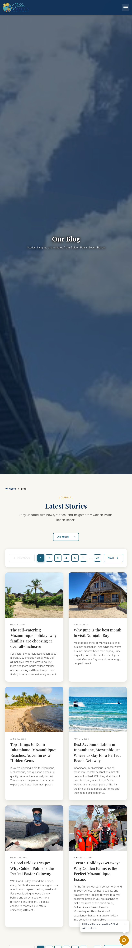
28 (97, 558)
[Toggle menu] (125, 7)
